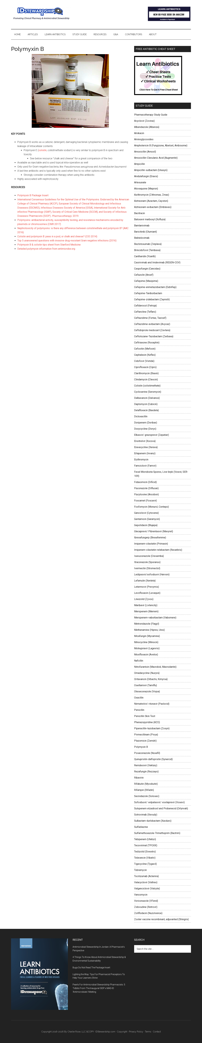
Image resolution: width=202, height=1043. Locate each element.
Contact (157, 1031)
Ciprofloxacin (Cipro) (145, 367)
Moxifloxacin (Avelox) (146, 654)
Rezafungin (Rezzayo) (146, 771)
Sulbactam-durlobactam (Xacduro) (152, 820)
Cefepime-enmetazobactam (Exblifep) (155, 287)
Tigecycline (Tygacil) (145, 863)
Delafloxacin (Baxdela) (146, 410)
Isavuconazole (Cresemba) (149, 555)
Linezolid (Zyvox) (143, 599)
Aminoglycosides (143, 139)
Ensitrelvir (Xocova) (145, 441)
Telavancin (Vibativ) (144, 857)
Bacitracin (139, 213)
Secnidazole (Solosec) (146, 796)
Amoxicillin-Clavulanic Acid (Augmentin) (156, 157)
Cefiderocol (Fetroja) (145, 305)
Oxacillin (138, 697)
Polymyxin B (141, 746)
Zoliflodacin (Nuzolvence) (148, 913)
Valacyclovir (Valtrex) (145, 882)
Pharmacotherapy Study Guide (150, 114)
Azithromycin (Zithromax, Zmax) (151, 194)
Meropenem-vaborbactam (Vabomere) (155, 617)
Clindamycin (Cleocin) (146, 379)
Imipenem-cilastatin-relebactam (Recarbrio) (158, 549)
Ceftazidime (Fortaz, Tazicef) (150, 317)
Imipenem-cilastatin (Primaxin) (151, 543)
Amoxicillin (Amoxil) (145, 151)
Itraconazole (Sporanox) (147, 562)
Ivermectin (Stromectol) (147, 568)
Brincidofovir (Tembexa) (147, 250)
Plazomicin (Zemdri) (145, 740)
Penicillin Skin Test (144, 716)
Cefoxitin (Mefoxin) (144, 348)
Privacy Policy (136, 1031)
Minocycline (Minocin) (146, 642)
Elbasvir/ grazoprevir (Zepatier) (151, 434)
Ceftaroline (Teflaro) (145, 311)
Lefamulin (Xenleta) (145, 580)
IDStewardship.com (105, 1031)
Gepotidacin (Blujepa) (145, 525)
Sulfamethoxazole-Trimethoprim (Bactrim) (157, 833)
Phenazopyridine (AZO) (147, 722)
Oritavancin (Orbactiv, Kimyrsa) (151, 679)
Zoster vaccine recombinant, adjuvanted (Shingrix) (161, 919)
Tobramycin (140, 870)
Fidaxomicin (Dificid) (145, 482)
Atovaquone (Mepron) (146, 188)
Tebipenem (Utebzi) (145, 839)
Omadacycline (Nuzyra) (147, 672)
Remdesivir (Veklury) (145, 765)
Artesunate (140, 182)
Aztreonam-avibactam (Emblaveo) (152, 207)
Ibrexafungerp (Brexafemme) (150, 537)
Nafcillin (138, 660)
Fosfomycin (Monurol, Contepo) (151, 506)
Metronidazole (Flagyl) (146, 623)
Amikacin (139, 133)
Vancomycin (140, 894)
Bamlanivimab (141, 225)
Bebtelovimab (141, 237)
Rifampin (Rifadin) (144, 789)
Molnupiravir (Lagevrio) (147, 648)
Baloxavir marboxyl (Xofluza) (150, 219)
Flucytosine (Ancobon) (146, 494)
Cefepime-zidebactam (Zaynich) (152, 299)
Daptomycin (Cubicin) (145, 404)
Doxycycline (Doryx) (145, 428)
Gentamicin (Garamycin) (147, 519)
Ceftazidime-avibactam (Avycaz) (152, 324)
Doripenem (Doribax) (145, 422)
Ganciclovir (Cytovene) (146, 512)
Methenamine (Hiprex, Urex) (149, 629)
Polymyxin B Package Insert (32, 195)
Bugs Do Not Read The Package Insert (91, 967)
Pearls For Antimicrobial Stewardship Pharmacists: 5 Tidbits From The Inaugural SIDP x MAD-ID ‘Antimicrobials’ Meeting (99, 988)
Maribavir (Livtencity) (145, 605)
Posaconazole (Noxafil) (147, 753)
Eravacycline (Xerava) (146, 447)
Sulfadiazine (141, 826)
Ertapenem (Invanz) (144, 453)
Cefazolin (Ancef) (143, 274)
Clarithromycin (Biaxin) (146, 373)
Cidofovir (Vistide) (144, 361)
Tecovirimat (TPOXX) (145, 845)
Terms (148, 1031)
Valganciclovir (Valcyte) (147, 888)
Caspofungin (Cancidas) (147, 268)
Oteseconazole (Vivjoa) (147, 691)
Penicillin (139, 709)
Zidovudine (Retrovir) (145, 906)
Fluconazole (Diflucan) (146, 488)
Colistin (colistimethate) (147, 385)
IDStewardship (41, 13)
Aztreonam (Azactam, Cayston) (151, 200)
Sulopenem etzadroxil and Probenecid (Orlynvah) (161, 808)
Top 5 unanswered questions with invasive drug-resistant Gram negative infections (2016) (66, 240)
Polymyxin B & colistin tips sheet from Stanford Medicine (49, 244)
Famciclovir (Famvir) (145, 465)
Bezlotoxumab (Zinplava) (148, 244)
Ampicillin (139, 163)
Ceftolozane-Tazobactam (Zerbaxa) (153, 336)
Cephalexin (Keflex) (145, 354)
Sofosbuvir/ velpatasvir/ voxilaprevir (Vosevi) (159, 802)
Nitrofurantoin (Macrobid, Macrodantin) (155, 666)
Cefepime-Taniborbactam (148, 293)
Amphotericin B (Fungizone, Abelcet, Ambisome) (160, 145)
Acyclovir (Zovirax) (144, 120)
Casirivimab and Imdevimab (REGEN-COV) (157, 262)
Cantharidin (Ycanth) (145, 256)
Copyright (122, 1031)
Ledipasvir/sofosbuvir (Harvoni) (151, 574)
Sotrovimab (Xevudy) (145, 814)
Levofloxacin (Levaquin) (147, 592)
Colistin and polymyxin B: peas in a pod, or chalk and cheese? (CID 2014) (57, 236)
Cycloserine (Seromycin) (147, 391)
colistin (43, 150)
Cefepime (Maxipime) (146, 280)
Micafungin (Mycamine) (147, 636)
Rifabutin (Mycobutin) (146, 783)
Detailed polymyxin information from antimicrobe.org (46, 248)
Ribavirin (139, 777)
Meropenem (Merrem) (146, 611)
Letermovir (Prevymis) (146, 586)
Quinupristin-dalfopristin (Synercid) (153, 759)
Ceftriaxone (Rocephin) (146, 342)
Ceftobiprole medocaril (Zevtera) (152, 330)
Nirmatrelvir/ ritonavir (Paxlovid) (151, 703)
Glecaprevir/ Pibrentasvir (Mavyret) (153, 531)
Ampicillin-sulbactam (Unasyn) (150, 170)
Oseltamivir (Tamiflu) (145, 685)
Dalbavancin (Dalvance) (147, 397)
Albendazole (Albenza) (146, 127)
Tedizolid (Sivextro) (145, 851)
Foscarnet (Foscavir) (145, 500)
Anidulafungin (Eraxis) (146, 176)
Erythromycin (141, 459)
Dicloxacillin (140, 416)
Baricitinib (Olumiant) (145, 231)
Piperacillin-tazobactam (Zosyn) (151, 728)
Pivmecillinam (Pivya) (146, 734)
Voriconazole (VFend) (146, 900)
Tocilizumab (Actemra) (146, 876)
